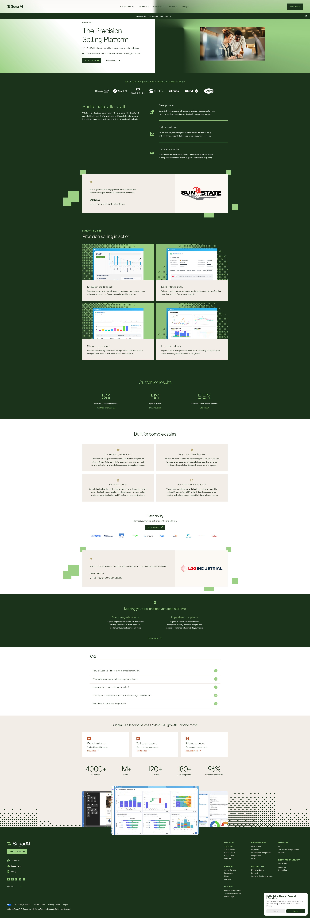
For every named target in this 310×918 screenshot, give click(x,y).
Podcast (281, 852)
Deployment (256, 846)
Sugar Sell (228, 846)
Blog (280, 846)
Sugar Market (229, 852)
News (226, 876)
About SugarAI (230, 870)
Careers (227, 879)
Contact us (15, 860)
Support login (16, 866)
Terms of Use (39, 904)
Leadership (228, 873)
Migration (255, 849)
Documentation (257, 870)
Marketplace (229, 858)
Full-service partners (232, 890)
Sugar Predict (229, 849)
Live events (282, 863)
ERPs (253, 858)
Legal (65, 904)
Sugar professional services (262, 876)
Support (254, 873)
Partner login (229, 896)
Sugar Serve (229, 855)
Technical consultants (233, 893)
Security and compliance (261, 852)
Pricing (13, 871)
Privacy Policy (54, 904)
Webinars (282, 867)
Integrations (256, 855)
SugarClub (282, 870)
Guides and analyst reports (289, 849)
